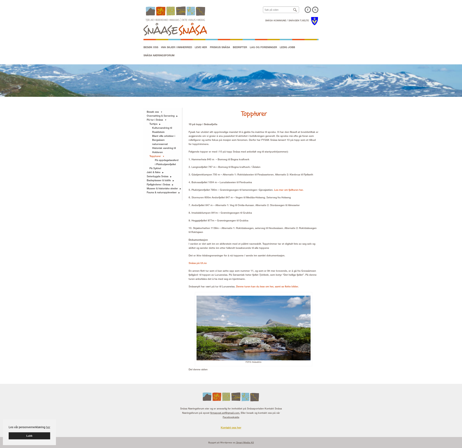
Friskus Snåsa (220, 47)
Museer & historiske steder (162, 188)
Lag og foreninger (263, 47)
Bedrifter (240, 47)
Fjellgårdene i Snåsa (158, 184)
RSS (315, 9)
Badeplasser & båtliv (159, 180)
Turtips (153, 123)
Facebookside (231, 417)
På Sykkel (155, 168)
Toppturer (155, 156)
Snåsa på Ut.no (198, 262)
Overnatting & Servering (161, 115)
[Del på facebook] (208, 369)
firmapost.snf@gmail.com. (225, 412)
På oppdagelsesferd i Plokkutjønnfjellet (166, 161)
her (48, 427)
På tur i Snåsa (155, 119)
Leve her (201, 47)
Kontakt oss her (231, 427)
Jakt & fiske (153, 172)
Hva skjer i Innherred (176, 47)
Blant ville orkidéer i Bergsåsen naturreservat (163, 139)
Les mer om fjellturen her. (289, 189)
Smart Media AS (245, 442)
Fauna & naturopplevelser (162, 192)
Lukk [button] (29, 435)
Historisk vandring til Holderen (164, 149)
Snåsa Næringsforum (159, 55)
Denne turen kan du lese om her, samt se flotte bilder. (267, 286)
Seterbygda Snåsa (157, 176)
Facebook (308, 9)
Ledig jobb (287, 47)
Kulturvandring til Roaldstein (162, 129)
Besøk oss (150, 47)
